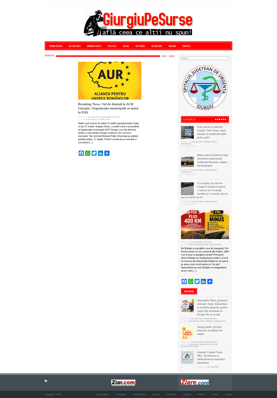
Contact (186, 46)
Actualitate (75, 46)
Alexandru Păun (197, 321)
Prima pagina (55, 46)
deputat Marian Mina (199, 244)
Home (164, 56)
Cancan (172, 46)
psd (107, 119)
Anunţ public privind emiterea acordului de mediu (209, 330)
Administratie (94, 46)
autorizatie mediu (190, 346)
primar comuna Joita (216, 321)
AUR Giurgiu (92, 119)
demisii (102, 119)
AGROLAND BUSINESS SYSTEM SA (203, 344)
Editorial (140, 46)
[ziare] (123, 383)
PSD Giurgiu (215, 244)
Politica (112, 46)
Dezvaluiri (156, 46)
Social (126, 46)
